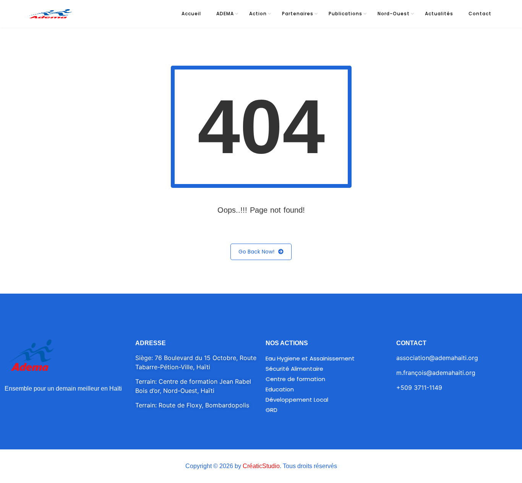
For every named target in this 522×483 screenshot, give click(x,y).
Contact (480, 13)
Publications (345, 13)
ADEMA (225, 13)
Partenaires (297, 13)
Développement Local (297, 400)
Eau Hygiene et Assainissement (310, 358)
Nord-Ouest (394, 13)
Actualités (439, 13)
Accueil (191, 13)
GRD (271, 410)
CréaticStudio (261, 466)
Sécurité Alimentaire (294, 369)
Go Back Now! (256, 251)
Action (258, 13)
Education (280, 389)
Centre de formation (295, 379)
